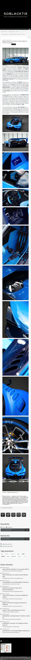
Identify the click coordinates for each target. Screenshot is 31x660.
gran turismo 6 (19, 502)
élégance (20, 556)
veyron (14, 498)
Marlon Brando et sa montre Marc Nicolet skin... (15, 575)
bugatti (24, 497)
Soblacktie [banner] (15, 14)
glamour (7, 554)
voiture (24, 500)
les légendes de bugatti (12, 499)
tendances (23, 501)
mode (23, 554)
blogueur (4, 502)
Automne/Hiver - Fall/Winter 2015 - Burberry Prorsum (13, 34)
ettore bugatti (11, 498)
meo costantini (8, 500)
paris (18, 554)
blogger (7, 502)
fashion (3, 556)
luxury (25, 498)
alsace (20, 498)
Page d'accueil (23, 31)
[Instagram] (18, 515)
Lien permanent (7, 496)
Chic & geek (19, 496)
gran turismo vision (13, 503)
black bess (21, 500)
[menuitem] (10, 31)
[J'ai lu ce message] (29, 656)
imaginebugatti (13, 502)
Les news (23, 496)
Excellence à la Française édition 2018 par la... (16, 631)
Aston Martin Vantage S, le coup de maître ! (15, 569)
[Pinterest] (13, 515)
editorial (13, 556)
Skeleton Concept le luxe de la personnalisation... (12, 589)
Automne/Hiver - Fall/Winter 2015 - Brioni (10, 31)
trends (19, 501)
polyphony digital (5, 503)
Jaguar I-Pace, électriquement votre (13, 610)
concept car (20, 503)
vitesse (6, 499)
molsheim (17, 498)
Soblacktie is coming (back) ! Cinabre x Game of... (16, 616)
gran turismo (25, 502)
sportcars (8, 501)
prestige (16, 501)
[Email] (24, 515)
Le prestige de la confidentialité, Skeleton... (15, 582)
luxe (23, 498)
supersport (12, 501)
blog (26, 501)
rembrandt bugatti (14, 500)
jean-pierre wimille (20, 499)
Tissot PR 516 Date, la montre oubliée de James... (15, 596)
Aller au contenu (4, 1)
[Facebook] (3, 515)
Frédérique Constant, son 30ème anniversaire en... (15, 624)
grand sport (18, 498)
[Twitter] (8, 515)
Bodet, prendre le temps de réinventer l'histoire (14, 603)
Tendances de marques (14, 497)
